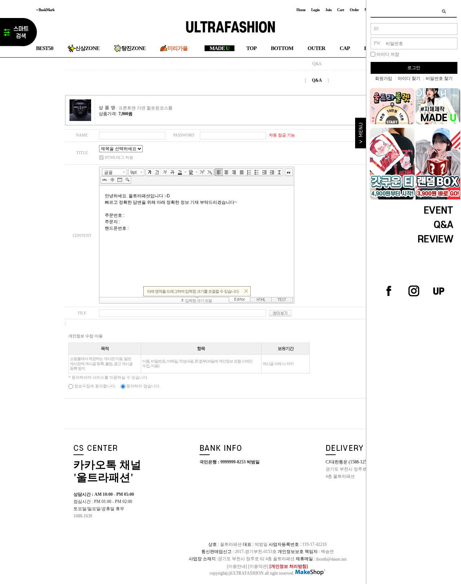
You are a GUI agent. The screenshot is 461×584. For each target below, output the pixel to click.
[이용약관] (258, 566)
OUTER (316, 48)
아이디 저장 (387, 54)
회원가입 (383, 78)
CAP (345, 48)
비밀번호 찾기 (439, 78)
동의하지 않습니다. (142, 386)
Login (315, 10)
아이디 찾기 (409, 78)
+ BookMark (45, 10)
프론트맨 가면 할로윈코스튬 (145, 107)
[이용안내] (237, 566)
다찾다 (18, 33)
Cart (340, 10)
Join (328, 10)
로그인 (413, 67)
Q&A (317, 63)
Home (300, 10)
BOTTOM (282, 48)
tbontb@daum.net (331, 558)
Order (354, 10)
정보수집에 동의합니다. (94, 386)
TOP (251, 48)
